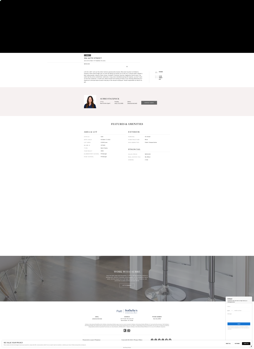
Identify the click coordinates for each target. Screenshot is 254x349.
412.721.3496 (157, 318)
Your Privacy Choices (127, 347)
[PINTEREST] (166, 340)
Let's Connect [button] (127, 285)
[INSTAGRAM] (155, 340)
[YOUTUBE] (170, 340)
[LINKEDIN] (159, 340)
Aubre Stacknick (109, 99)
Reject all (228, 343)
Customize (237, 343)
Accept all (246, 343)
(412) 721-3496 (119, 103)
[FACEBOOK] (152, 340)
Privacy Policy (138, 340)
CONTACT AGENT (149, 102)
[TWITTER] (163, 340)
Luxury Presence (95, 340)
